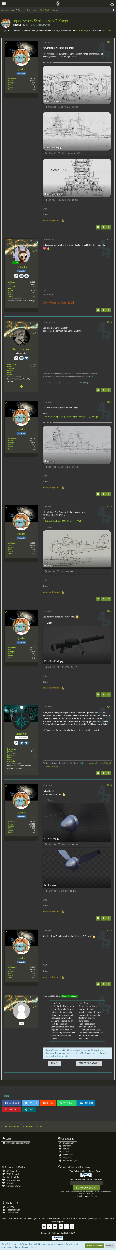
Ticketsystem (12, 1212)
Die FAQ (10, 1207)
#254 (109, 402)
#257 (109, 707)
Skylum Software (14, 1186)
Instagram (90, 763)
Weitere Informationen (94, 1245)
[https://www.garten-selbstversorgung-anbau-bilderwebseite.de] (21, 387)
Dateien (10, 89)
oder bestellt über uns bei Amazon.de (86, 1179)
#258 (109, 785)
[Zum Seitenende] (113, 10)
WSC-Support (13, 1174)
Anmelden (56, 1063)
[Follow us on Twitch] (66, 1226)
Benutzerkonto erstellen (90, 1063)
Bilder (10, 85)
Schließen (109, 1245)
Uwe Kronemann (71, 383)
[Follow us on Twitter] (49, 1226)
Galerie (66, 1151)
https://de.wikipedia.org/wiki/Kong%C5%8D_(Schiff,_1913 (70, 416)
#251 (109, 42)
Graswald (11, 1183)
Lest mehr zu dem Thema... (86, 1196)
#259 (109, 930)
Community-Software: (58, 1233)
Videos (10, 87)
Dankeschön (68, 1143)
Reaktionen (12, 79)
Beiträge (11, 83)
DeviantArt (51, 766)
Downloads (68, 1154)
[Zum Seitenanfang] (108, 227)
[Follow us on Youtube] (55, 1226)
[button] (3, 3)
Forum (66, 1148)
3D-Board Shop (13, 1171)
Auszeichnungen (70, 1160)
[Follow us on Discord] (72, 1226)
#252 (109, 239)
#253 (109, 322)
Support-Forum (13, 1210)
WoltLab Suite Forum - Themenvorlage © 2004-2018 (31, 1218)
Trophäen (11, 286)
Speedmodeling (13, 1177)
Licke (109, 30)
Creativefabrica (13, 1180)
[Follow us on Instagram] (61, 1226)
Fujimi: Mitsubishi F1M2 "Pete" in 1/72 (62, 521)
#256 (109, 611)
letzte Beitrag (81, 30)
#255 (109, 506)
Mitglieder (67, 1157)
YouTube (104, 763)
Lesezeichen (11, 761)
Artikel (10, 288)
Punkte (10, 81)
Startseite (67, 1145)
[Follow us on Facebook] (44, 1226)
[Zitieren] (98, 227)
